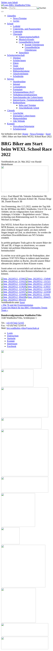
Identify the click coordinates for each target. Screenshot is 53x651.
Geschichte (18, 113)
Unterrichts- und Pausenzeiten (27, 29)
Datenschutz (13, 335)
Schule (10, 23)
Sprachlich (24, 52)
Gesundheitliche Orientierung (32, 48)
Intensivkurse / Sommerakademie (28, 100)
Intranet (16, 84)
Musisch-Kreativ (26, 39)
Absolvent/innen (20, 73)
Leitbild (16, 26)
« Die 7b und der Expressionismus (17, 305)
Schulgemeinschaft (16, 55)
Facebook (11, 346)
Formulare (18, 89)
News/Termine (20, 18)
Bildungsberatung (21, 71)
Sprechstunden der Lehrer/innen (28, 97)
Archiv (16, 21)
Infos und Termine (27, 105)
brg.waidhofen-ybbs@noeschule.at (23, 328)
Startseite (11, 338)
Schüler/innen (19, 60)
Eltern (16, 63)
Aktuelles (11, 15)
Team (15, 66)
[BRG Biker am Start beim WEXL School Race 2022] (24, 191)
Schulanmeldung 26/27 (23, 92)
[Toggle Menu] (2, 11)
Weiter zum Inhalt (9, 2)
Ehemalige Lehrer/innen (24, 116)
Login (10, 333)
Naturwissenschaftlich (29, 37)
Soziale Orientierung (34, 44)
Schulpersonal (19, 129)
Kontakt (11, 123)
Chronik (11, 110)
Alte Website (19, 121)
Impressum (12, 343)
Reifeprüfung (19, 102)
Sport (48, 134)
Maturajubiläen (20, 118)
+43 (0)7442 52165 (15, 323)
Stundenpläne (19, 81)
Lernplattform (19, 87)
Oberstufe (17, 34)
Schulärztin (18, 76)
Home (25, 134)
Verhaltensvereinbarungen (25, 94)
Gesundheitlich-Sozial (29, 42)
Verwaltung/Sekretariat (23, 126)
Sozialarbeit (18, 68)
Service (10, 79)
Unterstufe (18, 31)
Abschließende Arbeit (29, 108)
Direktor (17, 58)
